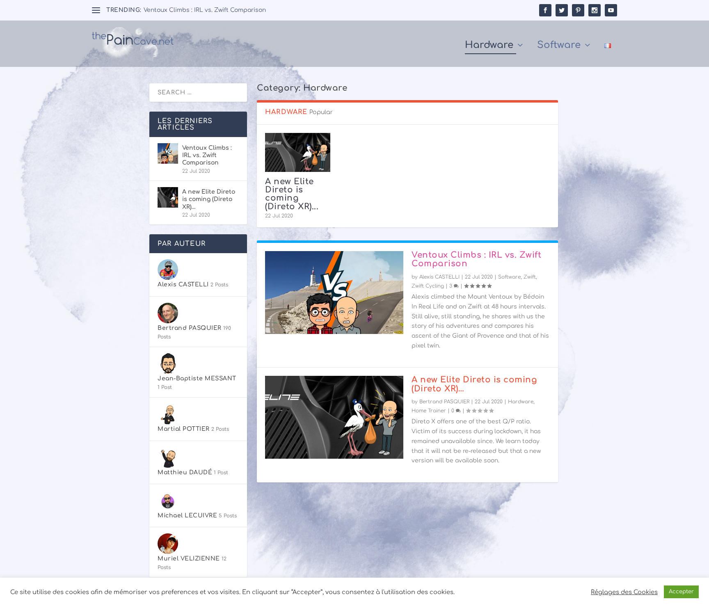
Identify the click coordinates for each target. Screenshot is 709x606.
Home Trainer (429, 411)
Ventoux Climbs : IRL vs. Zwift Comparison (205, 10)
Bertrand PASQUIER (444, 402)
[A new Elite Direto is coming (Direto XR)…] (297, 152)
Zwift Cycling (428, 286)
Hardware (489, 46)
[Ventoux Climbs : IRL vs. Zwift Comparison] (334, 292)
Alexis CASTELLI (439, 277)
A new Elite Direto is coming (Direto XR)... (291, 194)
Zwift (530, 277)
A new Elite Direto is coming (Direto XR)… (474, 384)
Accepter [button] (681, 592)
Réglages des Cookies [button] (624, 592)
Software (559, 46)
